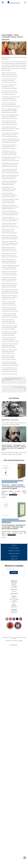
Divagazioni (14, 607)
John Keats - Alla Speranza (18, 387)
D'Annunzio (20, 480)
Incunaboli (14, 581)
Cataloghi (14, 609)
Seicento (14, 584)
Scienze (14, 600)
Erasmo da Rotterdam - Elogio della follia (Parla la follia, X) (13, 379)
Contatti (14, 545)
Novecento (22, 520)
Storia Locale (14, 601)
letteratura (13, 480)
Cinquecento (14, 583)
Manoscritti (14, 589)
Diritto (14, 597)
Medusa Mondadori (6, 522)
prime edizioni (14, 482)
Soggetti (14, 596)
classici (3, 482)
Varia (14, 602)
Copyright (20, 640)
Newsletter (14, 558)
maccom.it (10, 642)
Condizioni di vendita (14, 553)
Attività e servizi (14, 548)
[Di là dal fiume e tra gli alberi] (6, 509)
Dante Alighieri (5, 39)
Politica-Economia (14, 599)
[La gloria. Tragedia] (7, 471)
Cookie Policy (14, 640)
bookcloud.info (16, 642)
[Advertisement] (14, 19)
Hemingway (4, 519)
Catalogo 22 (14, 612)
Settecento (14, 585)
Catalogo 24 (14, 610)
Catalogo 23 (14, 611)
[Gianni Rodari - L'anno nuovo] (14, 408)
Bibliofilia (14, 605)
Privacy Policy (8, 640)
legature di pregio (6, 480)
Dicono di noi (14, 556)
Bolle (14, 591)
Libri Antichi (14, 580)
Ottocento (14, 586)
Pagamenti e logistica (14, 550)
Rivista (14, 604)
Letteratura (14, 598)
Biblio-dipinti (14, 593)
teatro (8, 482)
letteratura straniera (7, 520)
